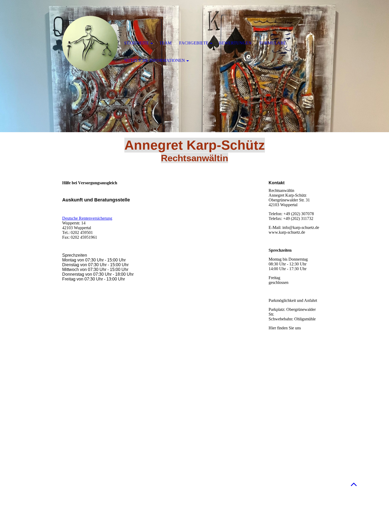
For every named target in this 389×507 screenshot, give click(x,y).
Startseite (136, 43)
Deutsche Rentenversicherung (87, 218)
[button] (354, 484)
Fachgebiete (194, 43)
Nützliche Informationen (154, 60)
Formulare (272, 43)
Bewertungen (235, 43)
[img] (90, 43)
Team (165, 43)
